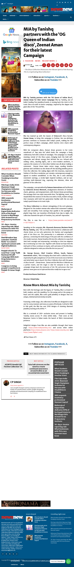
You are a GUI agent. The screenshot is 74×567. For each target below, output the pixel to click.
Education (4, 182)
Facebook (60, 77)
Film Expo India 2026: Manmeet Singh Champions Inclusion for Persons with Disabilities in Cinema (14, 119)
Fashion (29, 61)
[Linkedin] (62, 2)
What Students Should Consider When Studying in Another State (14, 107)
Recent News (5, 248)
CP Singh (32, 65)
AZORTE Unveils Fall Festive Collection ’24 (13, 365)
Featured (4, 235)
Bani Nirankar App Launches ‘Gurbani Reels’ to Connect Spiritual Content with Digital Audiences (10, 241)
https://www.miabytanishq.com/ (40, 328)
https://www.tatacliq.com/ (60, 330)
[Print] (66, 65)
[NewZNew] (62, 10)
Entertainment (6, 195)
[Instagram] (60, 2)
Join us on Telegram (49, 93)
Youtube (54, 80)
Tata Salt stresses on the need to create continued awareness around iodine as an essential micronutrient (38, 368)
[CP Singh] (24, 66)
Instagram (49, 77)
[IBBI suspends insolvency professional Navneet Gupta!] (4, 130)
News (3, 206)
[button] (71, 17)
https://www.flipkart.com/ (33, 332)
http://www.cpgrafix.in (16, 385)
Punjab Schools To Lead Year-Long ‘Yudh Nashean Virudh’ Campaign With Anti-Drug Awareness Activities (10, 256)
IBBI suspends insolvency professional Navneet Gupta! (14, 131)
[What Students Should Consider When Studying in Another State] (4, 106)
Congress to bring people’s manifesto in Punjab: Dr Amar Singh (10, 268)
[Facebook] (57, 2)
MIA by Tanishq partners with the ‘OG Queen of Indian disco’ (48, 353)
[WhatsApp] (57, 5)
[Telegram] (71, 65)
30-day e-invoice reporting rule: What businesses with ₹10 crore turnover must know (14, 159)
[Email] (62, 65)
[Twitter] (70, 2)
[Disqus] (25, 426)
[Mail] (65, 2)
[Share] (68, 2)
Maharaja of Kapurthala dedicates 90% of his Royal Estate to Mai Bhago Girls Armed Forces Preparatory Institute (13, 144)
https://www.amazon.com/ (40, 330)
